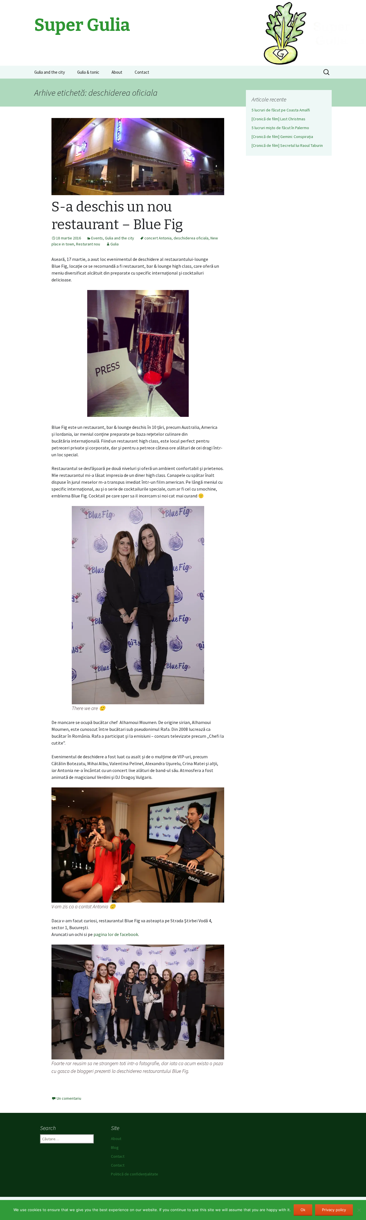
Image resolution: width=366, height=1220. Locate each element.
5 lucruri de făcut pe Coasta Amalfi (281, 110)
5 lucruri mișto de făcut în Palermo (280, 127)
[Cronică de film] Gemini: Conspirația (282, 136)
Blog (115, 1147)
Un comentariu (69, 1098)
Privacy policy (334, 1209)
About (117, 72)
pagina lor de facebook (116, 934)
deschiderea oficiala (191, 238)
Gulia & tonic (88, 72)
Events (97, 238)
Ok (303, 1209)
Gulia (114, 244)
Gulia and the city (49, 72)
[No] (359, 1210)
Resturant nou (88, 244)
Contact (142, 72)
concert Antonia (158, 238)
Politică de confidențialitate (134, 1174)
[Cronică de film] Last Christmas (278, 118)
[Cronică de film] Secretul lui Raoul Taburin (287, 145)
